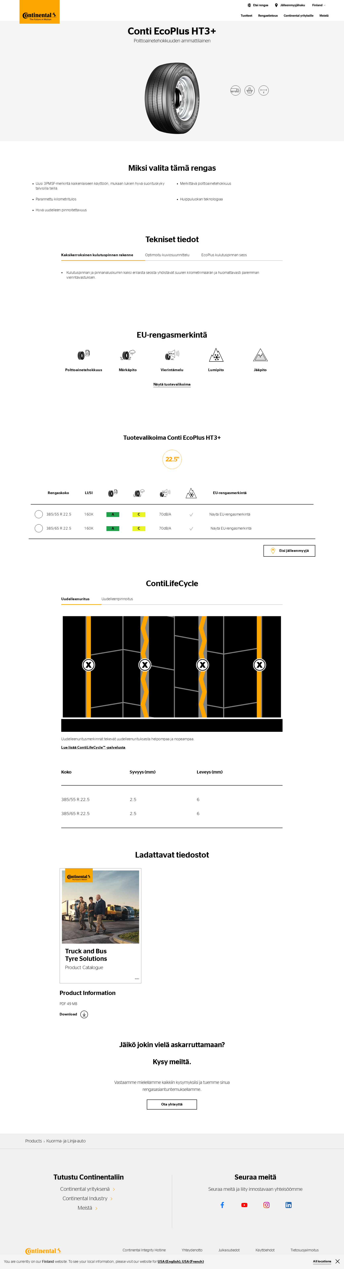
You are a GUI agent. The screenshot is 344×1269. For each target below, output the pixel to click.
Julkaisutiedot (229, 1250)
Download (68, 1014)
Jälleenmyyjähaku (292, 5)
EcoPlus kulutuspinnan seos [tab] (224, 255)
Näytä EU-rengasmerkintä (229, 514)
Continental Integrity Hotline (144, 1250)
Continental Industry (85, 1198)
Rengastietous (268, 15)
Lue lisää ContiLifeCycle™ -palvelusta (93, 747)
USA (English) (169, 1262)
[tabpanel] (172, 272)
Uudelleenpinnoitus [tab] (117, 599)
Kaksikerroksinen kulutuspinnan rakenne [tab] (97, 255)
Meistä (324, 15)
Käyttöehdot (265, 1250)
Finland (317, 5)
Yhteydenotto (192, 1250)
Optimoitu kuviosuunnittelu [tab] (167, 255)
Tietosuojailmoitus (305, 1250)
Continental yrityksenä (85, 1189)
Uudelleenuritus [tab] (75, 599)
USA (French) (193, 1262)
